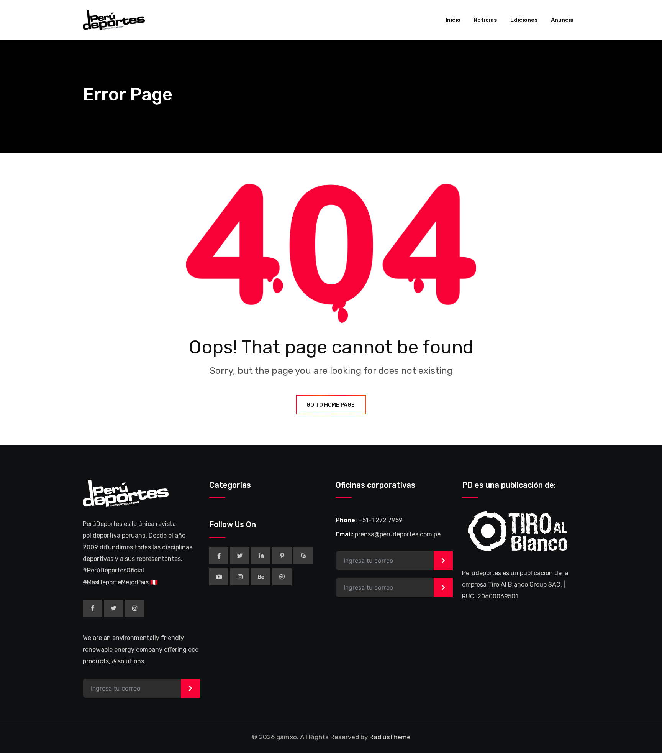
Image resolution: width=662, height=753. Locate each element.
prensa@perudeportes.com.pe (398, 534)
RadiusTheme (390, 737)
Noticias (485, 19)
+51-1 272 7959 (380, 520)
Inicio (453, 19)
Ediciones (524, 19)
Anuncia (562, 19)
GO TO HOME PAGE (330, 405)
